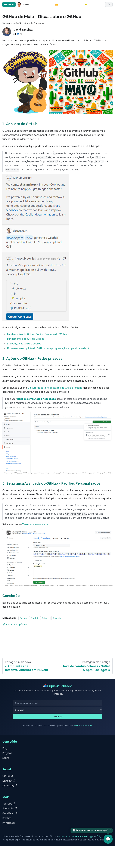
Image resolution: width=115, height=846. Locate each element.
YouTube (7, 803)
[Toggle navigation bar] (9, 4)
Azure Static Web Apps (83, 836)
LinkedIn (7, 780)
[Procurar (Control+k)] (109, 4)
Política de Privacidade (83, 725)
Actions (45, 618)
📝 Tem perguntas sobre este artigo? (90, 830)
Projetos (7, 753)
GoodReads (9, 813)
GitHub (23, 618)
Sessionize (8, 808)
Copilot (34, 618)
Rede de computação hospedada (36, 398)
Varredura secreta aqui (35, 524)
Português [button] (86, 4)
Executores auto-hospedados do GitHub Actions (55, 387)
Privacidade (9, 822)
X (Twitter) (8, 785)
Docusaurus (64, 836)
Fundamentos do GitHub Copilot (25, 338)
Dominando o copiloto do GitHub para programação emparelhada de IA (48, 348)
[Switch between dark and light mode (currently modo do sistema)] (56, 4)
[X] (21, 34)
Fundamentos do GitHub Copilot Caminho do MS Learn (38, 334)
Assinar (57, 716)
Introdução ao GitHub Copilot (24, 343)
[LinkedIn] (18, 34)
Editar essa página (16, 624)
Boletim (6, 818)
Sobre (5, 757)
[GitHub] (14, 34)
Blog (4, 748)
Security (57, 618)
